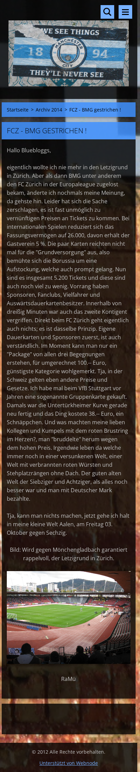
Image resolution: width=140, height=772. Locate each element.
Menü (125, 12)
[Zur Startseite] (68, 45)
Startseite (18, 109)
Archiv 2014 (49, 109)
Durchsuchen (107, 12)
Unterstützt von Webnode (68, 763)
